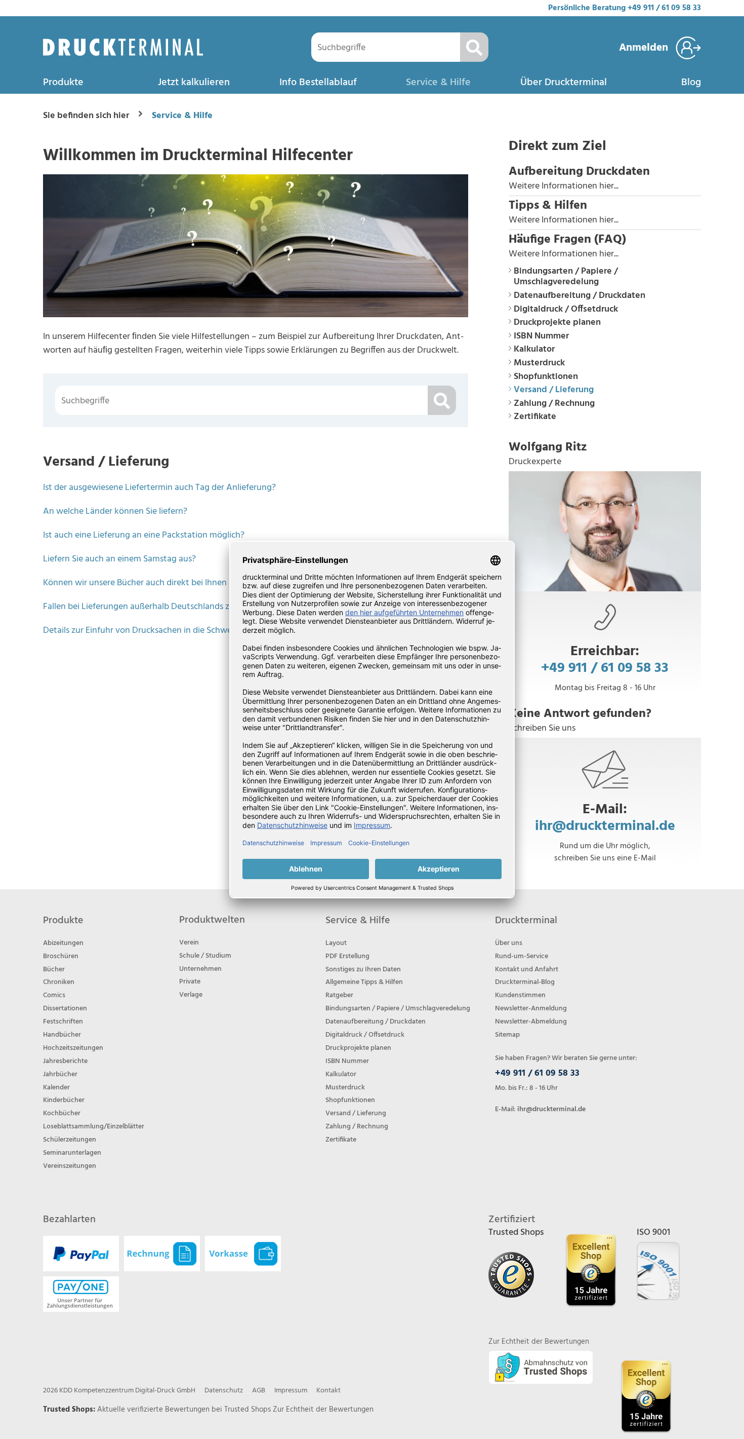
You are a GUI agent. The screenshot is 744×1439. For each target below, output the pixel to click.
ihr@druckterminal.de (605, 826)
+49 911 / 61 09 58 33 (664, 8)
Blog (691, 82)
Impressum (290, 1390)
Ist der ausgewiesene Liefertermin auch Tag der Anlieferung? (159, 487)
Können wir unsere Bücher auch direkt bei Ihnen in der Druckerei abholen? (185, 583)
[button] (605, 179)
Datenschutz (223, 1390)
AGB (258, 1390)
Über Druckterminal (563, 82)
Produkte (63, 82)
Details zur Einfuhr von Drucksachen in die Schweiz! (141, 630)
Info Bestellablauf (318, 82)
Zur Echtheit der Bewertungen (323, 1410)
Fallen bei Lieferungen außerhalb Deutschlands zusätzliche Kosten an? (177, 606)
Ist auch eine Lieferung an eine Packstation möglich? (143, 535)
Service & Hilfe (438, 82)
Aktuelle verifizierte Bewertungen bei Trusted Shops (185, 1410)
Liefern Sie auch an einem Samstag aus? (119, 559)
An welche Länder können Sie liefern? (115, 511)
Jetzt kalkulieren (194, 82)
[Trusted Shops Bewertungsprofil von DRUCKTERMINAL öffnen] (646, 1396)
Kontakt (328, 1390)
